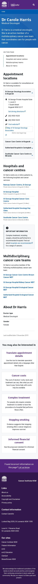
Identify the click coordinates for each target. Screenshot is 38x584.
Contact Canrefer (8, 514)
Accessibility (6, 496)
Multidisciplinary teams (14, 62)
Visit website (14, 124)
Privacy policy (7, 503)
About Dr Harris (11, 66)
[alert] (19, 237)
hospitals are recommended (22, 243)
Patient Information (9, 545)
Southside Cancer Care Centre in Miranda (18, 155)
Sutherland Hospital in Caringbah (18, 148)
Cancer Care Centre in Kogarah (17, 142)
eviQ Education (7, 552)
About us (5, 492)
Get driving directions (17, 112)
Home (3, 11)
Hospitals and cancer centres (17, 59)
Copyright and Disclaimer (11, 499)
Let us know (24, 467)
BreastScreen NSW (9, 559)
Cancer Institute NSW (27, 481)
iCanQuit (5, 556)
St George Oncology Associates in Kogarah (18, 93)
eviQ (3, 549)
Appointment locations (15, 56)
